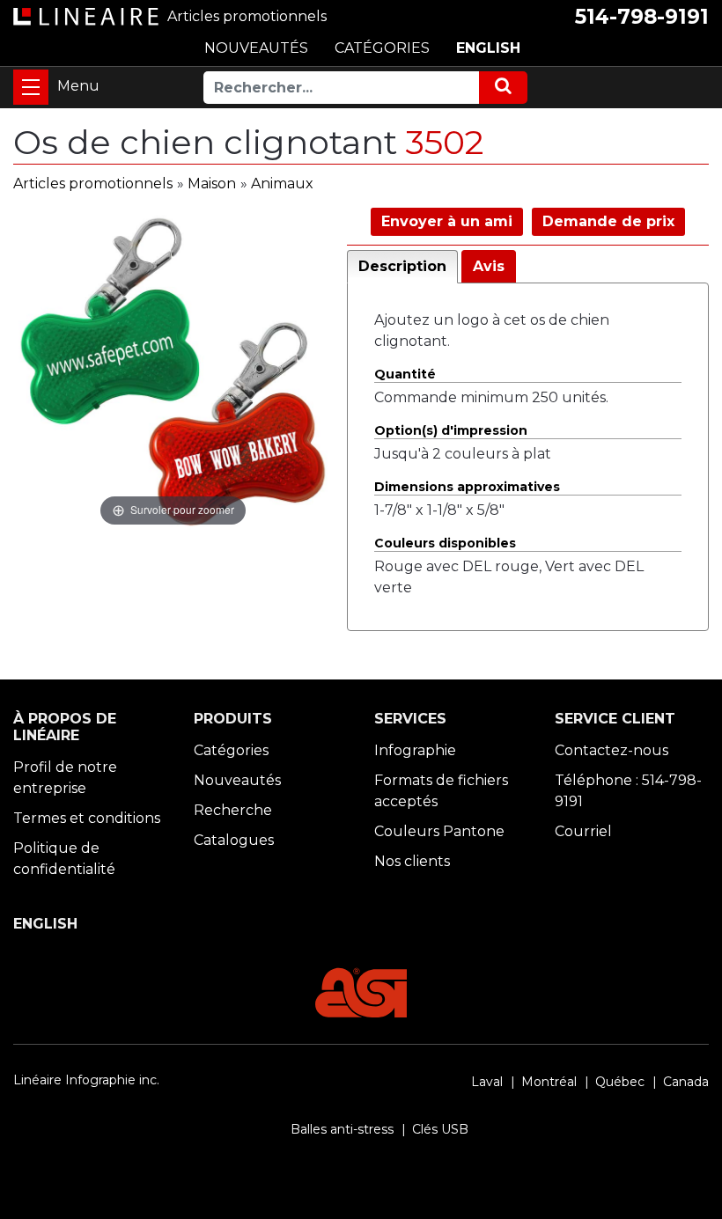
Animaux (282, 183)
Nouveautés (237, 780)
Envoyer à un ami (446, 221)
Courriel (583, 831)
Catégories (231, 750)
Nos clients (412, 861)
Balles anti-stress (342, 1129)
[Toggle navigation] (30, 87)
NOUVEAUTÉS (256, 48)
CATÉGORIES (382, 48)
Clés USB (440, 1129)
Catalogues (234, 840)
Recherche (233, 810)
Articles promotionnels (93, 183)
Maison (212, 183)
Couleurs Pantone (439, 831)
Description (402, 266)
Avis (489, 266)
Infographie (415, 750)
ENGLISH (488, 48)
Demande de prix (608, 221)
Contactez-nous (611, 750)
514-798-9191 (642, 16)
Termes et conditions (86, 818)
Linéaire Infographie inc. (86, 1080)
